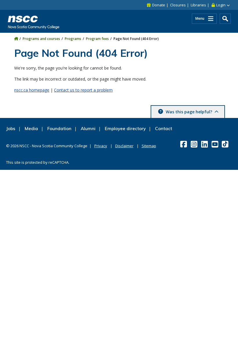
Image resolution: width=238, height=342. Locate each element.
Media (31, 128)
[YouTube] (215, 144)
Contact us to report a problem (83, 90)
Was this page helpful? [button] (189, 111)
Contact (163, 128)
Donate (158, 5)
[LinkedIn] (205, 144)
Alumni (88, 128)
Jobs (10, 128)
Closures (178, 5)
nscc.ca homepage (31, 90)
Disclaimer (124, 145)
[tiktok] (225, 144)
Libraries (198, 5)
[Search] (225, 19)
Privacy (100, 145)
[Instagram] (195, 144)
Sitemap (149, 145)
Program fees (97, 38)
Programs (73, 38)
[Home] (16, 38)
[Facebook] (184, 144)
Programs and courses (41, 38)
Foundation (59, 128)
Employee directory (125, 128)
